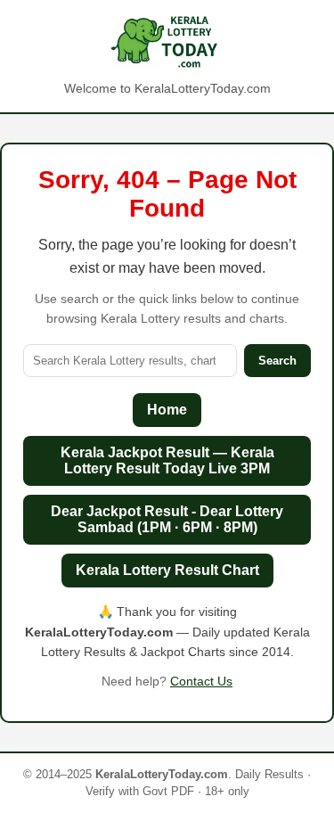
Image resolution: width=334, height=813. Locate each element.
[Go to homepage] (167, 42)
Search (277, 360)
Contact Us (201, 681)
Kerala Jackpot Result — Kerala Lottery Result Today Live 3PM (167, 460)
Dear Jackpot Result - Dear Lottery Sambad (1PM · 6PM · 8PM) (167, 519)
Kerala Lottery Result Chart (167, 570)
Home (167, 409)
